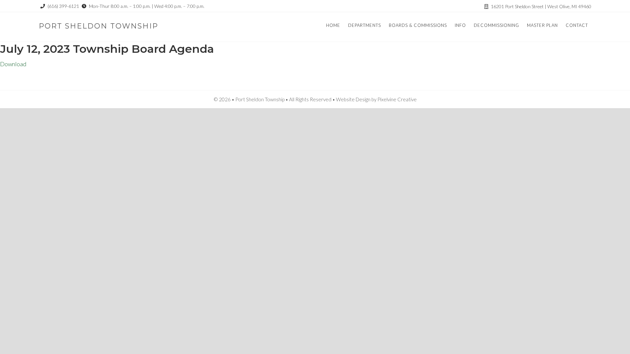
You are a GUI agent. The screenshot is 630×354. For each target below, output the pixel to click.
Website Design (353, 99)
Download (13, 64)
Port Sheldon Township (98, 26)
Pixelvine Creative (397, 99)
